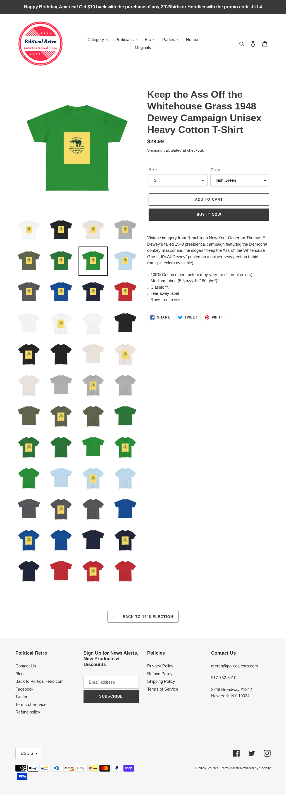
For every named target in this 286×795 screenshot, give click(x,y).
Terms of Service (30, 704)
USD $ (27, 753)
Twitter (21, 696)
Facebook (24, 689)
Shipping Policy (161, 681)
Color (215, 169)
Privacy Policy (160, 666)
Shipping (155, 150)
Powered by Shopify (255, 768)
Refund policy (27, 712)
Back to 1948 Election (147, 617)
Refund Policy (160, 673)
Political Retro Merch (223, 768)
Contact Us (25, 666)
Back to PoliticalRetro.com (39, 681)
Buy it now (209, 214)
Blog (19, 673)
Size (153, 169)
